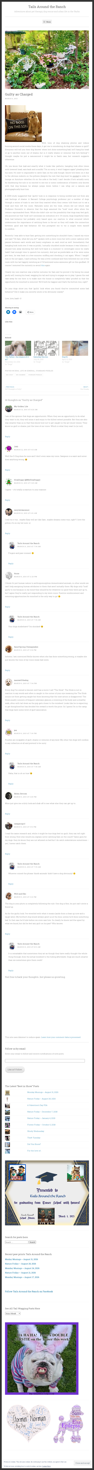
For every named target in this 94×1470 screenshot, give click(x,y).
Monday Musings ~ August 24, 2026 (22, 1268)
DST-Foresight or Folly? (13, 388)
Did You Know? (34, 1144)
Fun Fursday (84, 388)
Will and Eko (20, 894)
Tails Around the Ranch (47, 7)
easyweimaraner (21, 510)
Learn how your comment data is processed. (61, 1037)
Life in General (27, 371)
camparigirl (19, 823)
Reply (7, 436)
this (43, 265)
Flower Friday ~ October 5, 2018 (41, 1124)
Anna (16, 573)
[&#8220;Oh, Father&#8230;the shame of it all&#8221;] (18, 348)
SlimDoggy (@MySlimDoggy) (27, 480)
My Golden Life (21, 406)
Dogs (16, 371)
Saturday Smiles (41, 357)
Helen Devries (20, 793)
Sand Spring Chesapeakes (26, 647)
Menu (48, 21)
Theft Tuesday (33, 1137)
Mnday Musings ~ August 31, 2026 (21, 1259)
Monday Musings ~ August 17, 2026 (22, 1277)
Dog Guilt (9, 375)
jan (15, 730)
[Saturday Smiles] (47, 348)
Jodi (16, 446)
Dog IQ (65, 357)
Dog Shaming (21, 375)
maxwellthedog (21, 680)
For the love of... (34, 1150)
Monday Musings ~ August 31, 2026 (42, 1092)
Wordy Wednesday (35, 1131)
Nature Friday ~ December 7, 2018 (42, 1111)
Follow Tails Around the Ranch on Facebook (29, 1291)
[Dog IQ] (75, 348)
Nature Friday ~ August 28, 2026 (41, 1098)
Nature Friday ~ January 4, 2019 (41, 1118)
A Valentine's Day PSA (37, 1105)
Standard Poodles (44, 371)
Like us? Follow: (15, 1069)
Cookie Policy (46, 1466)
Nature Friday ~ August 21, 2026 (20, 1272)
